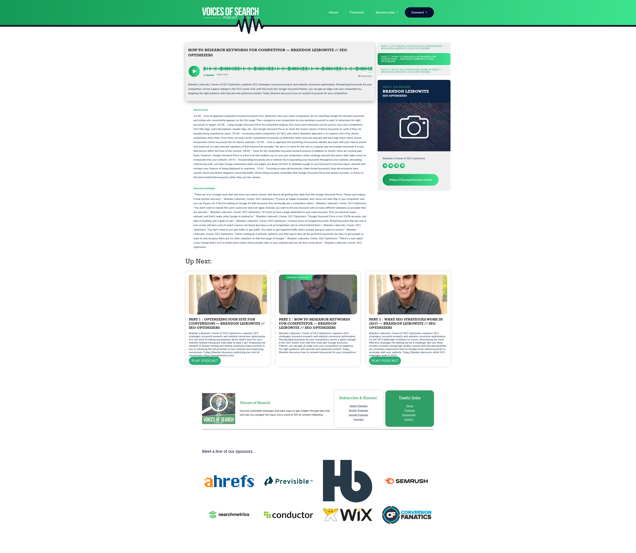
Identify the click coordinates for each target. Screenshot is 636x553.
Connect (417, 12)
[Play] (194, 71)
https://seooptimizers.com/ (410, 180)
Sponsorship (385, 12)
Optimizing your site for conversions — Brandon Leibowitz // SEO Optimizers (413, 47)
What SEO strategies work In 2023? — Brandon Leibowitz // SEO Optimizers (411, 71)
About (333, 12)
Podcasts (357, 12)
